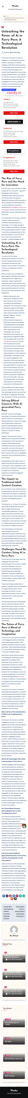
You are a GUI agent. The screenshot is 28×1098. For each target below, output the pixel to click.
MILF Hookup (9, 1076)
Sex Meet (8, 1041)
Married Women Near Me (13, 1059)
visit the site (7, 341)
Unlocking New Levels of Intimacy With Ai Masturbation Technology (19, 911)
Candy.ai (7, 99)
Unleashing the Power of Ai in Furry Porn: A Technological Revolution (13, 40)
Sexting (8, 1019)
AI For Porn (21, 676)
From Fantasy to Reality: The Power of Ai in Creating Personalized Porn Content (14, 974)
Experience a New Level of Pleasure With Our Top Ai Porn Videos (14, 992)
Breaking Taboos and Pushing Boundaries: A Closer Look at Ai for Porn (13, 957)
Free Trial (14, 113)
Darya (8, 52)
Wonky (15, 6)
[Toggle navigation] (3, 6)
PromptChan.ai (9, 157)
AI (2, 27)
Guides (7, 1038)
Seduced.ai (8, 128)
